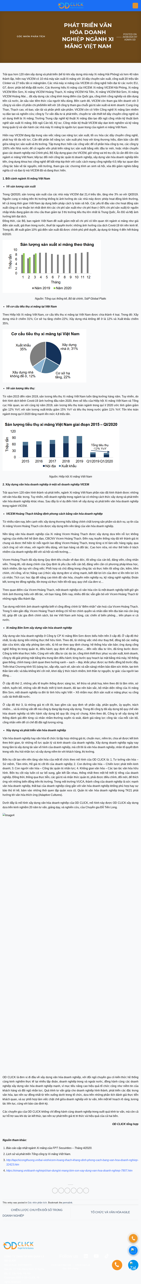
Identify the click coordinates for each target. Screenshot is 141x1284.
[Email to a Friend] (74, 1190)
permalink (67, 1202)
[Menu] (135, 5)
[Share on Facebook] (61, 1190)
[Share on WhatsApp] (55, 1190)
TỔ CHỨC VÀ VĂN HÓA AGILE (111, 1212)
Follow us (68, 1256)
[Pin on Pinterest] (80, 1190)
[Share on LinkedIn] (86, 1190)
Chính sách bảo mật (61, 1265)
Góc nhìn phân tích (31, 36)
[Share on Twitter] (67, 1190)
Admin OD (129, 39)
